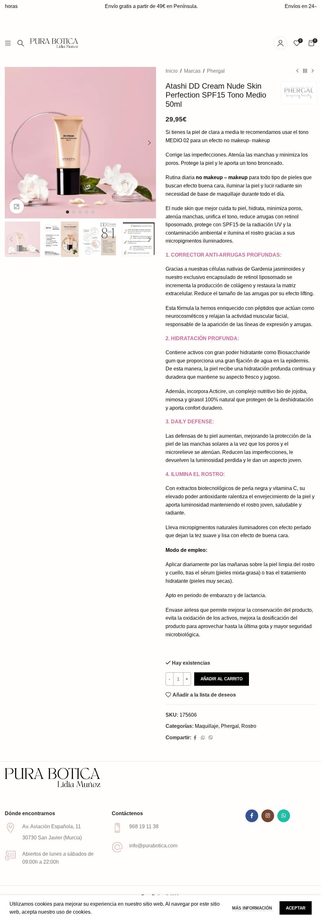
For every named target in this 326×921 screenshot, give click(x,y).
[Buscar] (20, 43)
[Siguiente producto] (312, 71)
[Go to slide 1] (67, 212)
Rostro (248, 726)
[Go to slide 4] (86, 212)
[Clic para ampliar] (17, 206)
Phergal (216, 71)
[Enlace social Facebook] (153, 19)
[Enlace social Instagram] (267, 815)
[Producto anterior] (297, 71)
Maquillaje (206, 726)
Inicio (172, 71)
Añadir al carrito (222, 678)
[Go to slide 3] (80, 212)
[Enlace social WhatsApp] (160, 19)
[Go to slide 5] (93, 212)
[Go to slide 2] (73, 212)
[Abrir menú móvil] (8, 43)
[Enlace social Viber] (168, 19)
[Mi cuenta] (280, 43)
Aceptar (295, 908)
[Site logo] (54, 42)
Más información (252, 908)
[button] (11, 142)
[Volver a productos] (305, 71)
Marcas (192, 71)
